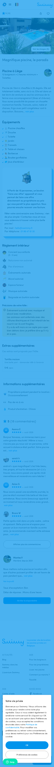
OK (27, 745)
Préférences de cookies (26, 754)
